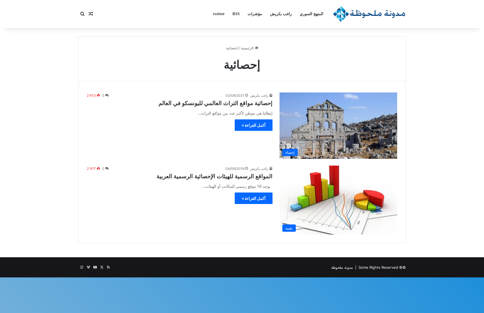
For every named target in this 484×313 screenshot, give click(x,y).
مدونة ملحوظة (342, 267)
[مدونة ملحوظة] (369, 14)
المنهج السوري (311, 14)
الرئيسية (248, 48)
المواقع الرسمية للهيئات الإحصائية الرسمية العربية (215, 176)
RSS (236, 14)
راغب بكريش (281, 14)
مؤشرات (255, 14)
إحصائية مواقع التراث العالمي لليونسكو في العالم (216, 103)
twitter (219, 14)
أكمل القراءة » (254, 125)
